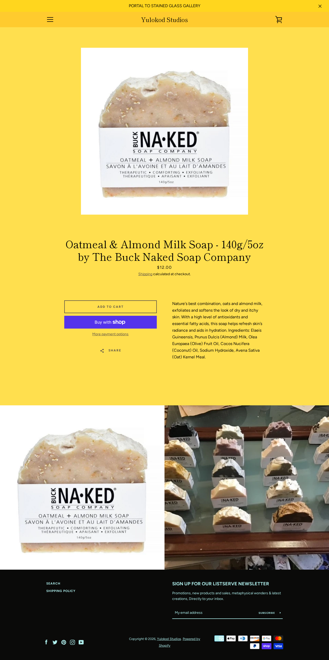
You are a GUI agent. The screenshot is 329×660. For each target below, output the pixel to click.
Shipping (145, 274)
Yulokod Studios (164, 19)
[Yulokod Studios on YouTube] (81, 641)
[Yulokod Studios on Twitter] (55, 641)
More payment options (110, 334)
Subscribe (267, 613)
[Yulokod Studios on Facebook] (46, 641)
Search (53, 583)
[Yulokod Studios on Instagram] (72, 641)
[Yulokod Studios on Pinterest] (63, 641)
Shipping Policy (61, 591)
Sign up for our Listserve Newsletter (220, 584)
